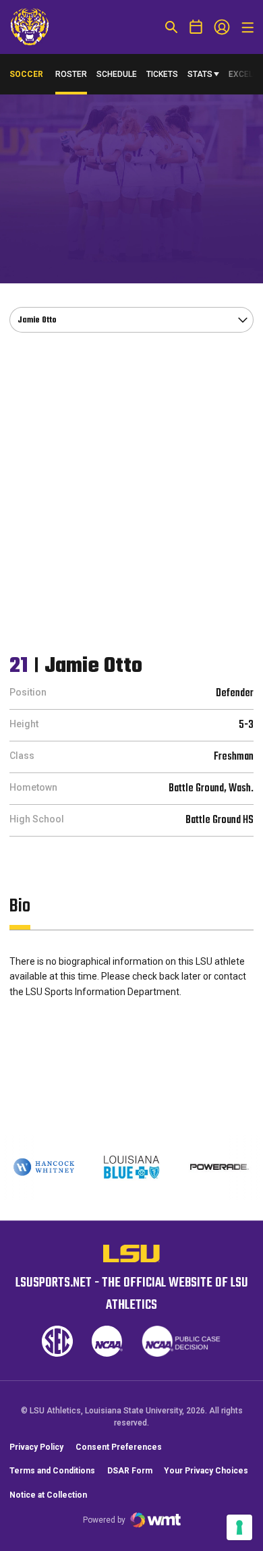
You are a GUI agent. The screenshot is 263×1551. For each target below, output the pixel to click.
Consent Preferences (119, 1447)
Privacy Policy (36, 1447)
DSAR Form (129, 1470)
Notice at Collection (48, 1495)
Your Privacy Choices (206, 1470)
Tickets (162, 74)
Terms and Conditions (52, 1470)
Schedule (116, 74)
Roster (71, 74)
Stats (199, 74)
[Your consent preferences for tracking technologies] (239, 1527)
